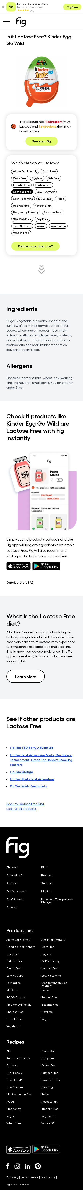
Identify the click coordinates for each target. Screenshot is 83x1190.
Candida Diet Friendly (20, 946)
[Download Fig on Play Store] (46, 1149)
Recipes (11, 883)
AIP (8, 1051)
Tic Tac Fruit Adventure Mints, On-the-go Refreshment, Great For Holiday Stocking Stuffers (41, 759)
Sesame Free (52, 212)
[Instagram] (17, 1166)
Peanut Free (21, 205)
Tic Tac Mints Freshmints (28, 786)
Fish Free (53, 178)
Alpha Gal (48, 1051)
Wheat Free (21, 232)
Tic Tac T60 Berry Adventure (31, 747)
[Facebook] (7, 1166)
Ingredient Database (17, 1184)
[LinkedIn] (27, 1166)
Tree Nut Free (22, 225)
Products (47, 875)
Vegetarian (58, 225)
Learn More (25, 676)
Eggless (37, 178)
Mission (46, 891)
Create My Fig (15, 875)
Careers (11, 907)
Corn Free (49, 171)
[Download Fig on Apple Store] (18, 1149)
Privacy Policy (48, 1177)
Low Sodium (14, 1087)
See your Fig (41, 141)
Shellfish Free (22, 219)
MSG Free (45, 198)
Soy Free (42, 219)
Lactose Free (22, 191)
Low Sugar (49, 1087)
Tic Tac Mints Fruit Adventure (32, 779)
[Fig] (21, 22)
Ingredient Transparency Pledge (57, 901)
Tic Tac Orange (21, 772)
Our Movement (16, 891)
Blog (44, 867)
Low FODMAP (45, 191)
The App (12, 867)
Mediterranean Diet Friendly (54, 984)
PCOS (10, 1101)
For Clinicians (15, 899)
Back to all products (21, 808)
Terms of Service (29, 1177)
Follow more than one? (35, 246)
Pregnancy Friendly (25, 212)
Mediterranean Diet (19, 1094)
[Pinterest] (38, 1166)
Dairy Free (20, 178)
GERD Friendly (50, 961)
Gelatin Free (21, 184)
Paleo (60, 198)
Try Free (72, 7)
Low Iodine (13, 982)
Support (46, 883)
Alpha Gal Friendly (25, 171)
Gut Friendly (14, 1072)
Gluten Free (43, 184)
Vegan (41, 225)
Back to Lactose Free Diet (25, 804)
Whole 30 (48, 1123)
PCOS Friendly (15, 997)
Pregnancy (13, 1108)
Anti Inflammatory (53, 939)
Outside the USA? (19, 582)
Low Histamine (23, 198)
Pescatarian (43, 205)
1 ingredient (54, 121)
